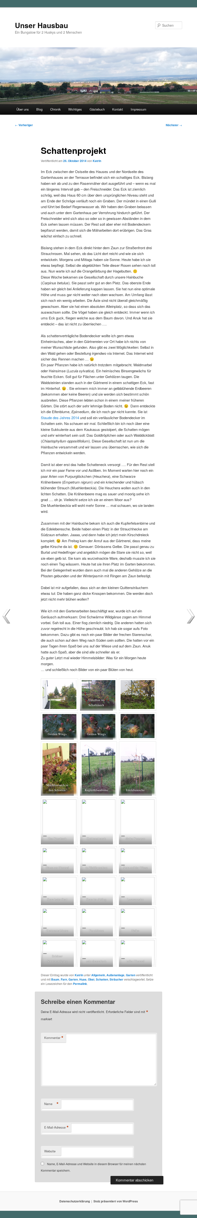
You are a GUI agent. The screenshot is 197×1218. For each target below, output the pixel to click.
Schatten (102, 979)
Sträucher (116, 979)
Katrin (97, 161)
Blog (39, 109)
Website (49, 1151)
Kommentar (53, 1038)
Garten (130, 975)
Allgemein (98, 975)
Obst (91, 979)
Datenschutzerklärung (74, 1201)
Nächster (174, 125)
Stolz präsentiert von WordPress (115, 1201)
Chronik (55, 109)
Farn (64, 979)
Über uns (22, 109)
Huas (82, 979)
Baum (55, 979)
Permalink (80, 984)
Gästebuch (97, 109)
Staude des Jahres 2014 (60, 417)
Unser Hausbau (41, 25)
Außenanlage (115, 975)
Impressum (138, 109)
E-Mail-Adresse (56, 1127)
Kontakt (117, 109)
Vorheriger (24, 125)
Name (51, 1104)
